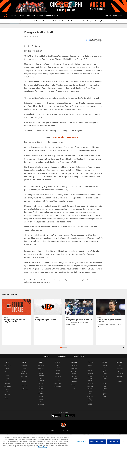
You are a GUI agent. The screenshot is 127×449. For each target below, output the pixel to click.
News (119, 365)
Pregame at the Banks (90, 378)
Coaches (7, 372)
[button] (61, 347)
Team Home (7, 365)
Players (7, 368)
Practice (58, 373)
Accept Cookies (113, 441)
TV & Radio (74, 368)
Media (24, 368)
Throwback (58, 376)
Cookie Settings (81, 441)
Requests (119, 376)
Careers (7, 398)
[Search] (104, 15)
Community (24, 376)
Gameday (57, 370)
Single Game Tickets (105, 372)
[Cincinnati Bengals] (63, 425)
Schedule (74, 365)
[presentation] (124, 348)
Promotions (74, 385)
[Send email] (96, 41)
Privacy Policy (42, 447)
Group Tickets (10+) (105, 388)
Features (41, 396)
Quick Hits (24, 385)
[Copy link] (100, 40)
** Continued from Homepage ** (66, 137)
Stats (7, 375)
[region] (63, 441)
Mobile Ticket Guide (104, 395)
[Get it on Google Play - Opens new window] (70, 416)
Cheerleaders (57, 386)
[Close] (124, 441)
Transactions (7, 386)
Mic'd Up (41, 383)
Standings (74, 381)
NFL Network (41, 404)
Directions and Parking (90, 398)
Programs (120, 368)
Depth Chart (7, 383)
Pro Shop (90, 383)
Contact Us (7, 394)
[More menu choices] (57, 15)
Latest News (24, 365)
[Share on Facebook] (88, 41)
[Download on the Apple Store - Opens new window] (56, 416)
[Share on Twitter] (92, 41)
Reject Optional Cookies (97, 441)
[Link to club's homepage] (5, 15)
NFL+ (74, 388)
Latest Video (41, 365)
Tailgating (90, 373)
